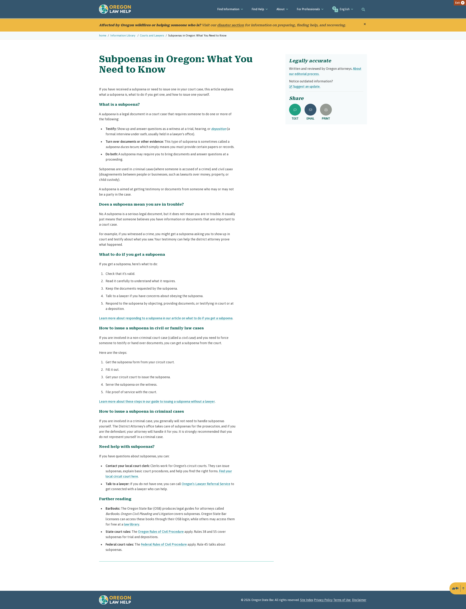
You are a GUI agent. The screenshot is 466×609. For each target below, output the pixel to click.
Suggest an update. (306, 86)
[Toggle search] (363, 9)
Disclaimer (359, 600)
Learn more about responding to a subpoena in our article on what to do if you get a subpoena (165, 318)
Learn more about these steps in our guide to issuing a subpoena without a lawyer (157, 401)
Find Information (228, 9)
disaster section (230, 25)
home (102, 35)
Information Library (123, 35)
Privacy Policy (323, 600)
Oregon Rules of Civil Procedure (161, 532)
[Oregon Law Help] (115, 9)
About (281, 9)
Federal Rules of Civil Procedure (164, 544)
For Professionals (308, 9)
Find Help (258, 9)
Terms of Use (342, 600)
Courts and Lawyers (152, 35)
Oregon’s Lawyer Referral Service (206, 484)
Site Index (306, 600)
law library (131, 524)
